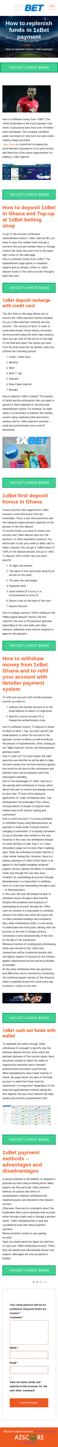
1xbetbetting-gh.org (44, 1431)
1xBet (26, 45)
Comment (16, 1317)
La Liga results (29, 1443)
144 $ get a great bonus (29, 67)
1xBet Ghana (9, 144)
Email (14, 1362)
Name (14, 1347)
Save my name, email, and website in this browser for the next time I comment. (28, 1386)
